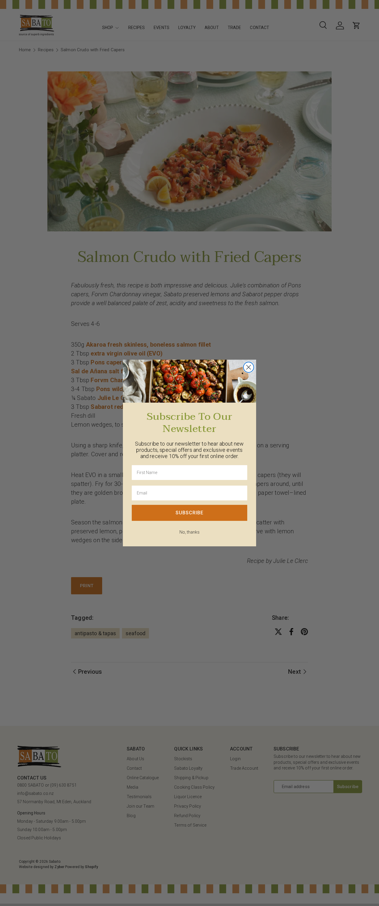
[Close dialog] (248, 367)
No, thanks (189, 532)
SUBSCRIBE (189, 513)
